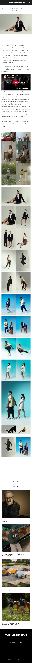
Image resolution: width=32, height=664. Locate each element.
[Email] (18, 481)
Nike (23, 48)
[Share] (13, 481)
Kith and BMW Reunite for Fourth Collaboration (13, 555)
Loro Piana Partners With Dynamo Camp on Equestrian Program (15, 624)
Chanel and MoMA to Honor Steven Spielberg (14, 520)
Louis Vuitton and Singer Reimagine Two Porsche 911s (15, 589)
